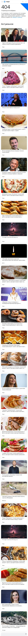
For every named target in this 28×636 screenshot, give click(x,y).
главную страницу (17, 17)
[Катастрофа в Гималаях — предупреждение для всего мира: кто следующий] (14, 621)
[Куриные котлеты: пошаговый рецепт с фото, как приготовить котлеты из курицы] (14, 578)
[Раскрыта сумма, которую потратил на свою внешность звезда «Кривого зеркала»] (14, 168)
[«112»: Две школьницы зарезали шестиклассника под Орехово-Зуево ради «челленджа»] (14, 254)
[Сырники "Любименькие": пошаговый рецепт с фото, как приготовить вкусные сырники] (14, 405)
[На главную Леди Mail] (7, 1)
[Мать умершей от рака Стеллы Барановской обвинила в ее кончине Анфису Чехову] (14, 600)
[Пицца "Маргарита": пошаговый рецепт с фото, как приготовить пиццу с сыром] (14, 513)
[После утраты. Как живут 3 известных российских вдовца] (14, 470)
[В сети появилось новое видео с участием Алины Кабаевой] (14, 384)
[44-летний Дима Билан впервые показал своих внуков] (14, 146)
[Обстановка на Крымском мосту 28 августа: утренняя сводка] (14, 60)
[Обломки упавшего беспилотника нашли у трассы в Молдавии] (14, 492)
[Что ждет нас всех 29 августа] (14, 535)
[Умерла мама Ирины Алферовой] (14, 103)
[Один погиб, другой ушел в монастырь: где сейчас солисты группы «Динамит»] (14, 38)
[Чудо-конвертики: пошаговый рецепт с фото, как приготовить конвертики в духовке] (14, 211)
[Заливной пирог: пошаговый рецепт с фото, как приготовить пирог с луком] (14, 125)
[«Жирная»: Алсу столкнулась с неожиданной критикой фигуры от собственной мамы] (14, 297)
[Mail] (4, 1)
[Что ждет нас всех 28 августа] (14, 233)
